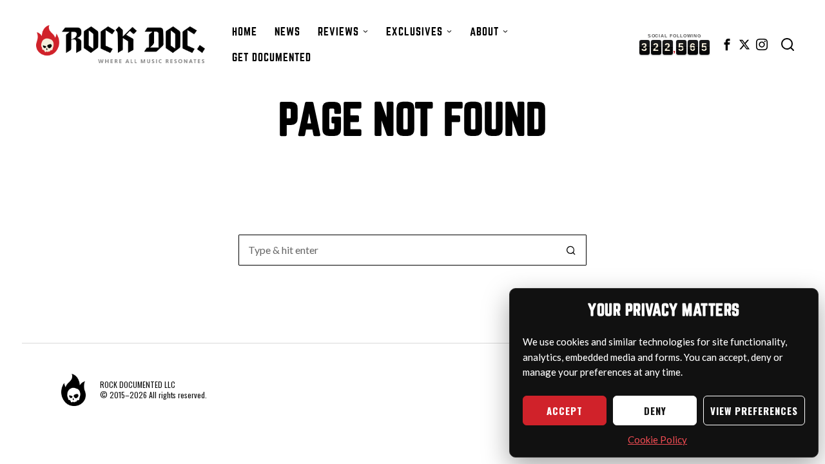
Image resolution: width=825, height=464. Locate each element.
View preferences (754, 410)
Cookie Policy (657, 439)
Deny (655, 410)
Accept (565, 410)
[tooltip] (727, 44)
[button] (571, 250)
